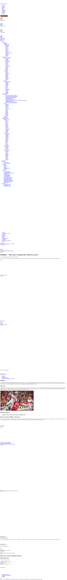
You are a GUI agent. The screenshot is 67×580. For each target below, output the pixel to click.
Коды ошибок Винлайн (7, 178)
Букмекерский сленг (7, 185)
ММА (3, 9)
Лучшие (5, 80)
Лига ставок (8, 89)
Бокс (3, 8)
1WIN (7, 72)
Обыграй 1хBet (6, 173)
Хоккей (7, 56)
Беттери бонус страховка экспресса (11, 102)
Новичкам (3, 183)
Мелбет (7, 66)
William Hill (7, 73)
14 (5, 233)
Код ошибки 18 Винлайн (8, 179)
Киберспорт (4, 10)
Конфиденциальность (5, 574)
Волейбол (7, 48)
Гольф (7, 49)
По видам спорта (6, 44)
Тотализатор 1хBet (7, 171)
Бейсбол (3, 11)
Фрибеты (5, 116)
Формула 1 (4, 12)
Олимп (7, 85)
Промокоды (6, 117)
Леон (6, 64)
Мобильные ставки (5, 118)
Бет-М (7, 113)
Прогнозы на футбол (10, 250)
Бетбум (7, 63)
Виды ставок (4, 240)
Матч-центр (4, 160)
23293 (9, 233)
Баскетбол (3, 7)
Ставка (1, 561)
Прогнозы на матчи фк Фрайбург (5, 442)
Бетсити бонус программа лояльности (12, 96)
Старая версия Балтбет (7, 175)
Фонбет (7, 59)
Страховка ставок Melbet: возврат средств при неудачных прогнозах (16, 100)
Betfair (7, 75)
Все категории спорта (3, 3)
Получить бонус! (3, 244)
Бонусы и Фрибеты (5, 93)
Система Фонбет (6, 176)
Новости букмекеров (7, 163)
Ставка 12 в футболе (7, 172)
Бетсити (7, 60)
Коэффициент (2, 562)
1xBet (7, 71)
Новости (3, 161)
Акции (5, 94)
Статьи (3, 170)
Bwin (6, 79)
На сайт (3, 20)
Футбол (3, 5)
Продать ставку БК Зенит (8, 177)
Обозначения (9, 240)
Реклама (3, 576)
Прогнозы (3, 42)
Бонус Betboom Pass (9, 98)
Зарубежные (6, 70)
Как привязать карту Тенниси (8, 180)
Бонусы (5, 103)
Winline (8, 243)
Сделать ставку (2, 373)
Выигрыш (2, 564)
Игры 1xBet (6, 182)
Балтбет (7, 69)
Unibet (7, 77)
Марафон (7, 84)
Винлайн (7, 58)
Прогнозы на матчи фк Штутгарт (5, 443)
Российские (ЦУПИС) (7, 57)
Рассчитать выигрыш (3, 324)
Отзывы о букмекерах (7, 81)
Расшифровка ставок (7, 184)
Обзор (1, 20)
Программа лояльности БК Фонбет (11, 95)
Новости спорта (6, 162)
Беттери (7, 68)
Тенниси (7, 65)
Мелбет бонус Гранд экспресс (10, 99)
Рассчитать (2, 563)
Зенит (7, 67)
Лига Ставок (8, 108)
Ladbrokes (7, 78)
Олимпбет (7, 61)
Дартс (7, 50)
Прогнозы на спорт (3, 250)
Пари (6, 62)
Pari (6, 122)
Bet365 (7, 74)
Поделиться (2, 40)
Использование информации (6, 575)
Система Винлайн (7, 174)
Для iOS (5, 119)
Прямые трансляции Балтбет (8, 181)
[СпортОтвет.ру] (4, 246)
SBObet (7, 76)
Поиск (3, 241)
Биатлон (3, 13)
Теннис (7, 53)
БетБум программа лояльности (10, 97)
